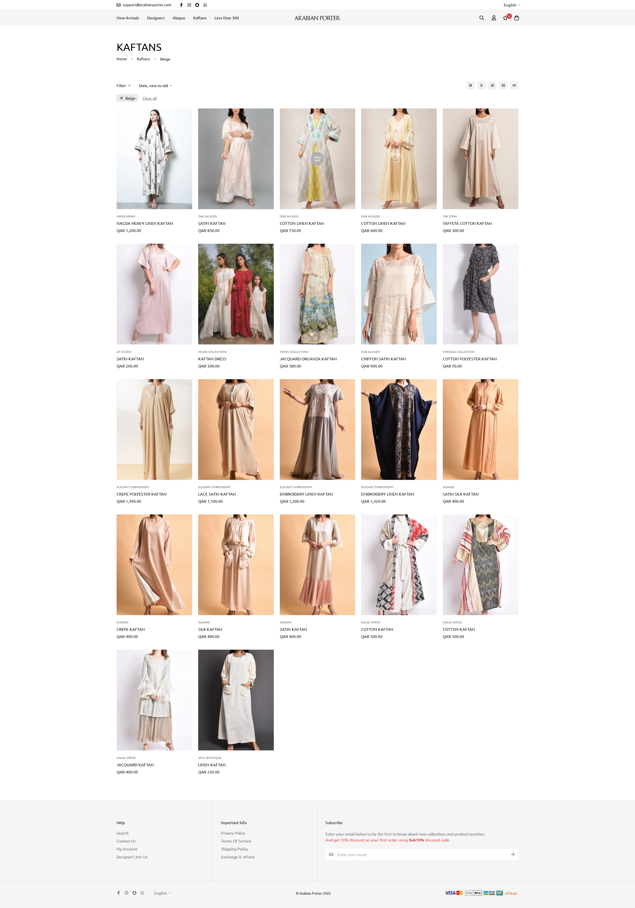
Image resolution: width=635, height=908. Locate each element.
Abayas (179, 17)
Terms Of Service (236, 840)
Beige (130, 98)
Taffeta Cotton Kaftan (467, 223)
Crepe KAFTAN (131, 629)
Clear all (150, 98)
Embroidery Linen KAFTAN (306, 493)
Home (122, 58)
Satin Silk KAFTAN (461, 493)
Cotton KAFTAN (377, 629)
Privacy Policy (233, 832)
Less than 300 (227, 17)
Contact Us (126, 840)
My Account (127, 848)
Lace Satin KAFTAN (217, 493)
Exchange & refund (237, 856)
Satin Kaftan (211, 223)
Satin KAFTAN (293, 629)
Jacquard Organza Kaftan (308, 358)
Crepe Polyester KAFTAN (142, 493)
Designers (156, 17)
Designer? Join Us (132, 856)
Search (122, 832)
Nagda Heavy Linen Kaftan (145, 223)
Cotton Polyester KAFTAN (470, 358)
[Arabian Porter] (317, 18)
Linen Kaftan (212, 764)
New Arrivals (128, 17)
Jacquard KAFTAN (135, 764)
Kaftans (200, 17)
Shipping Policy (234, 848)
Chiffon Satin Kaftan (383, 358)
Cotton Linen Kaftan (302, 223)
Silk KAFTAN (210, 629)
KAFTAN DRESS (212, 358)
